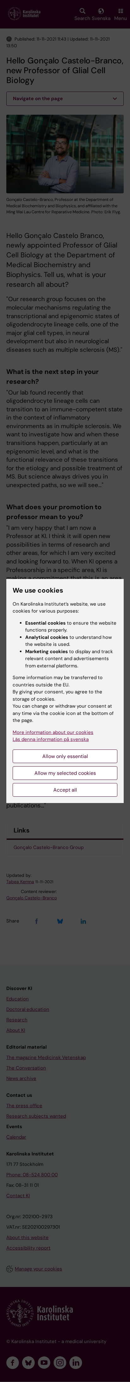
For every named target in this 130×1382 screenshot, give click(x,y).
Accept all (65, 790)
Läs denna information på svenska (51, 739)
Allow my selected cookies (65, 773)
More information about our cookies (53, 732)
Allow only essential (65, 756)
